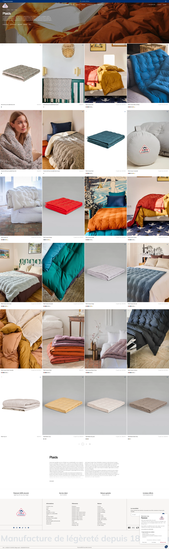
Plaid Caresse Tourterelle (133, 171)
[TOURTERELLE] (1, 239)
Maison (83, 4)
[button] (67, 4)
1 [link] (82, 444)
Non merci (144, 542)
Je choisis (154, 542)
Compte (159, 4)
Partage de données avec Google (148, 534)
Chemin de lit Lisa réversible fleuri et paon (51, 171)
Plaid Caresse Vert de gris (6, 303)
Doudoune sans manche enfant (78, 515)
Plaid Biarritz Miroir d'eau (133, 436)
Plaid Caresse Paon (89, 171)
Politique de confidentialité (51, 513)
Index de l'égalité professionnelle (53, 521)
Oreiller (98, 513)
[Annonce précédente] (52, 1)
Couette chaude (100, 509)
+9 (92, 173)
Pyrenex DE (48, 523)
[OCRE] (133, 173)
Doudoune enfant (75, 510)
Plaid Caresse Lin (4, 237)
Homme (67, 4)
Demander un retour (50, 512)
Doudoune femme (75, 509)
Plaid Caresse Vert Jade (48, 303)
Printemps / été (75, 525)
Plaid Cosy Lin (4, 436)
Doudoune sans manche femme (78, 513)
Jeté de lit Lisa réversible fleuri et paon (50, 104)
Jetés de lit (20, 24)
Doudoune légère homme (77, 516)
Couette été (100, 507)
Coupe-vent (74, 522)
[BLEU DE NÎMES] (88, 173)
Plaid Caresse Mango (47, 237)
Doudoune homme (76, 507)
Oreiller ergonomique (101, 518)
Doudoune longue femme (77, 519)
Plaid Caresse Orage (90, 303)
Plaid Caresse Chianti (132, 237)
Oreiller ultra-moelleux (102, 519)
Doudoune (74, 506)
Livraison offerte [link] (148, 493)
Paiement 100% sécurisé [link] (21, 493)
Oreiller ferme (100, 515)
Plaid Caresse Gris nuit (132, 303)
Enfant (78, 4)
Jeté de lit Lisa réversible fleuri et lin (8, 104)
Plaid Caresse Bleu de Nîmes (133, 104)
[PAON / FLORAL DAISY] (1, 173)
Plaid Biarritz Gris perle (90, 436)
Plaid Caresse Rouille (90, 237)
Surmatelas (99, 522)
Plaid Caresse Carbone (132, 370)
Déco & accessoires (101, 523)
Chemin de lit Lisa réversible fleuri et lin (8, 171)
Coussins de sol (13, 24)
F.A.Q (47, 507)
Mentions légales (49, 516)
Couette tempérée (101, 510)
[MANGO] (128, 173)
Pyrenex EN (48, 522)
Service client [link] (63, 493)
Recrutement (49, 519)
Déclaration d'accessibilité (51, 518)
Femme (72, 4)
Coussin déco (5, 24)
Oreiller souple (100, 516)
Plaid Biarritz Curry (47, 436)
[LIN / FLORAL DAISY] (43, 173)
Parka (73, 521)
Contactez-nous (49, 506)
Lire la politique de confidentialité (147, 529)
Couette (99, 506)
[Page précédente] (79, 444)
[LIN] (90, 173)
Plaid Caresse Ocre (89, 104)
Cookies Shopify (145, 533)
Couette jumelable (101, 512)
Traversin (99, 521)
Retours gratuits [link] (106, 493)
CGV (47, 515)
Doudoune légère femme (77, 518)
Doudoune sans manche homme (78, 512)
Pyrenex (4, 9)
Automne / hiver (75, 523)
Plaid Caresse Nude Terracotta (7, 370)
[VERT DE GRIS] (89, 173)
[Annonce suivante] (116, 1)
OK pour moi (163, 542)
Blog (47, 509)
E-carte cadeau (100, 525)
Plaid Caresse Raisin (47, 370)
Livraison (48, 510)
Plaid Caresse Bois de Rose (91, 370)
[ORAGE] (91, 173)
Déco (12, 9)
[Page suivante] (89, 444)
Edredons (25, 24)
